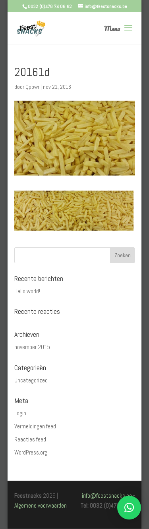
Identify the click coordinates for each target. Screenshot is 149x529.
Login (20, 413)
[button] (129, 507)
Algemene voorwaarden (40, 505)
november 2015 (32, 347)
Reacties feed (30, 439)
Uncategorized (31, 380)
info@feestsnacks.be (107, 495)
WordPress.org (30, 452)
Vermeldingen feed (35, 426)
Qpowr (32, 86)
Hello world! (27, 291)
